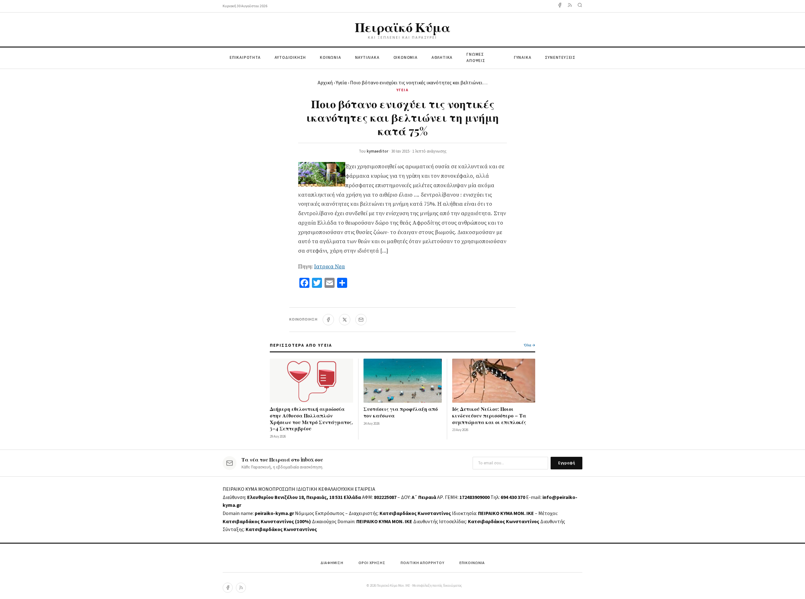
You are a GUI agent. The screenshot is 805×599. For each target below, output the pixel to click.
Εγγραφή (566, 463)
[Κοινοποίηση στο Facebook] (328, 319)
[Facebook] (559, 6)
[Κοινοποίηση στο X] (344, 319)
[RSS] (241, 588)
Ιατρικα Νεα (329, 266)
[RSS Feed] (569, 6)
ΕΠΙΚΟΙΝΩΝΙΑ (472, 563)
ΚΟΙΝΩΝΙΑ (330, 57)
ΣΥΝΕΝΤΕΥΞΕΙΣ (560, 57)
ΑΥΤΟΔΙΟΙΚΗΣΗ (290, 57)
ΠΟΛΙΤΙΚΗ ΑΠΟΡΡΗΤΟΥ (422, 563)
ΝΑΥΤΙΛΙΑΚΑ (367, 57)
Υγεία (341, 82)
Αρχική (325, 82)
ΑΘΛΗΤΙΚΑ (441, 57)
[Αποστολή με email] (361, 319)
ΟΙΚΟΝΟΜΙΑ (405, 57)
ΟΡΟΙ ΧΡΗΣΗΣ (372, 563)
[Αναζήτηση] (579, 6)
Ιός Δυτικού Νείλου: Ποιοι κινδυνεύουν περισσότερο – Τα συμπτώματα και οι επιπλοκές (489, 415)
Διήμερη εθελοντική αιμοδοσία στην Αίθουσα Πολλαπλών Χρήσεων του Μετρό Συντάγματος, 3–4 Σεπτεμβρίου (311, 419)
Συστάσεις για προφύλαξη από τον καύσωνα (401, 412)
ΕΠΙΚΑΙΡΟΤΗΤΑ (245, 57)
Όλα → (529, 345)
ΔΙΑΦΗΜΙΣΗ (331, 563)
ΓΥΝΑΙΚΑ (522, 57)
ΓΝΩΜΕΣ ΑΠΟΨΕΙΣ (475, 58)
